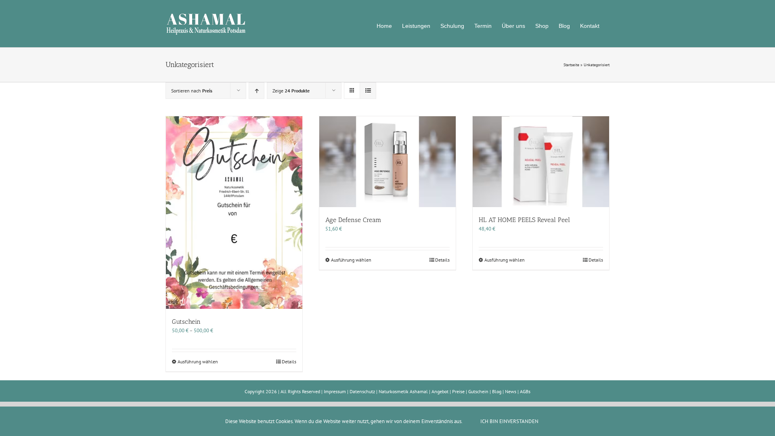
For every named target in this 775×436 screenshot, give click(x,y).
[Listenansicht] (368, 91)
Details (289, 361)
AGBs (525, 391)
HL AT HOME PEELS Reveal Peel (524, 220)
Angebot (439, 391)
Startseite (571, 64)
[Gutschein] (234, 212)
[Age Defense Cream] (387, 161)
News (510, 391)
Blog (496, 391)
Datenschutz (362, 391)
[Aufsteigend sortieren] (256, 90)
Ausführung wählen (198, 361)
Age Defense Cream (353, 220)
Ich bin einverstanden (509, 421)
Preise (458, 391)
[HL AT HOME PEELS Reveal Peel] (541, 161)
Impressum (335, 391)
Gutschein (186, 321)
